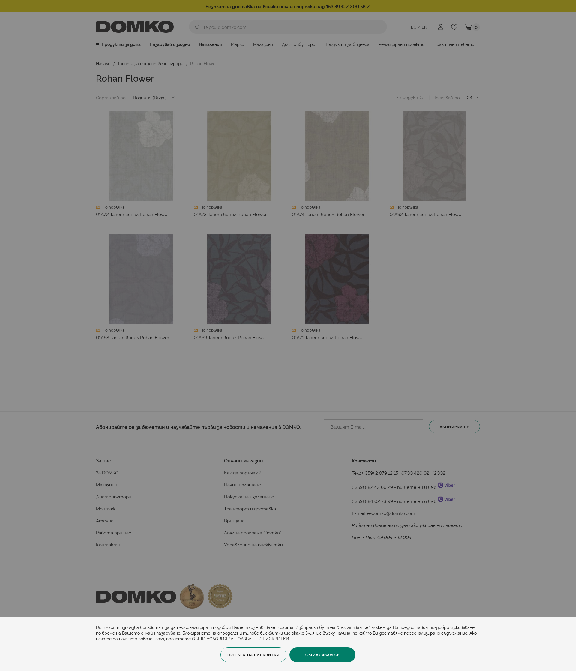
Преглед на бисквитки (253, 654)
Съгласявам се (322, 654)
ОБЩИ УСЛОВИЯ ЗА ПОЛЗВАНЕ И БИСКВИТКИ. (241, 638)
